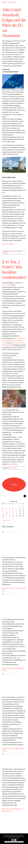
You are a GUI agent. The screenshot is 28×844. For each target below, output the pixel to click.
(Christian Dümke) (8, 244)
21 (16, 513)
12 (10, 511)
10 (3, 511)
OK (12, 839)
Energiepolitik (13, 251)
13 (13, 511)
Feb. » (9, 520)
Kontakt (14, 484)
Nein (15, 839)
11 (6, 511)
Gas (8, 253)
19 (10, 513)
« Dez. (4, 520)
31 (3, 518)
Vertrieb (15, 468)
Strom (11, 468)
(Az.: (13, 340)
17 (3, 513)
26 (10, 516)
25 (6, 516)
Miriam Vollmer (12, 464)
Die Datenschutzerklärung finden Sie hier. (14, 841)
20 (13, 513)
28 (16, 516)
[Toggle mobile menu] (25, 2)
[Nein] (26, 838)
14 (16, 511)
